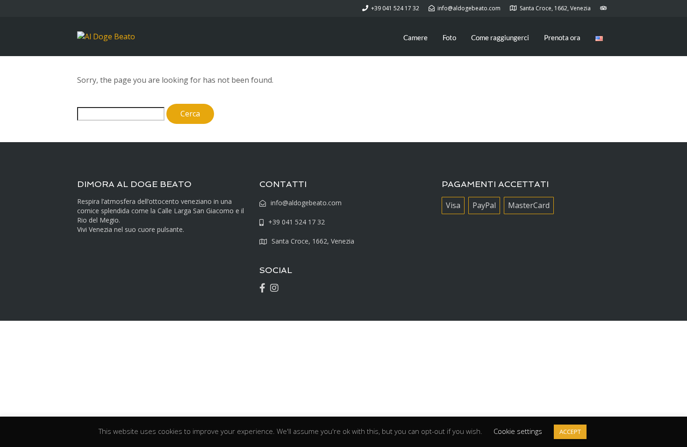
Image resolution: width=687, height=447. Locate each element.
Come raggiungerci (500, 37)
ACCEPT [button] (570, 431)
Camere (415, 37)
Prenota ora (562, 37)
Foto (449, 37)
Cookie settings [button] (518, 431)
